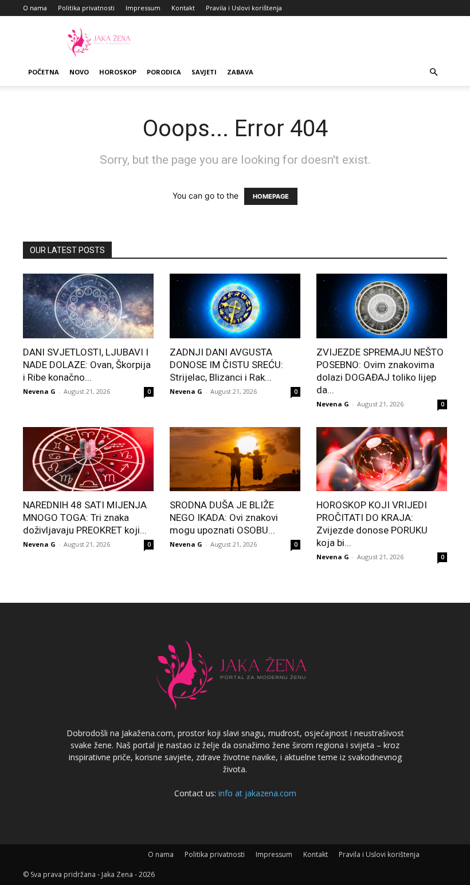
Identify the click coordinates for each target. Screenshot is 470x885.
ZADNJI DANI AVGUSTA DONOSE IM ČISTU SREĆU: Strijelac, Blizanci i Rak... (226, 364)
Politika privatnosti (86, 7)
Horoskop (117, 72)
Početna (43, 72)
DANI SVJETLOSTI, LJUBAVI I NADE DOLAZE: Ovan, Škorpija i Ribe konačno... (87, 364)
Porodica (164, 72)
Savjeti (204, 72)
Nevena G (39, 391)
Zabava (240, 72)
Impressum (143, 7)
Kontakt (183, 7)
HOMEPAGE (271, 196)
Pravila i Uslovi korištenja (244, 7)
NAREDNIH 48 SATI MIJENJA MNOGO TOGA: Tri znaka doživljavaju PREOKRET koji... (85, 517)
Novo (79, 72)
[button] (433, 72)
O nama (35, 7)
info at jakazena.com (257, 793)
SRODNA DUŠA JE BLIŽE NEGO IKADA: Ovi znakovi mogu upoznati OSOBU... (224, 517)
